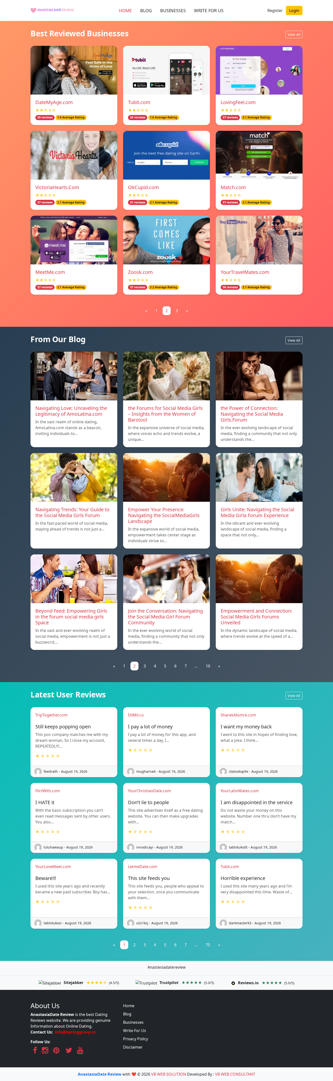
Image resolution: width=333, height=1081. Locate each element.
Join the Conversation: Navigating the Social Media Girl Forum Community (165, 617)
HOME (125, 10)
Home (128, 1005)
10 (208, 666)
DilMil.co (136, 715)
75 (208, 944)
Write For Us (134, 1030)
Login (294, 10)
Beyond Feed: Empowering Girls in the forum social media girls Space (71, 617)
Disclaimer (133, 1047)
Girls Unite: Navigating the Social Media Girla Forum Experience (257, 512)
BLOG (146, 10)
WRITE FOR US (209, 10)
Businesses (133, 1022)
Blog (127, 1014)
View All (294, 34)
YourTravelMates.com (245, 272)
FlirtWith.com (47, 790)
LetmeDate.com (142, 866)
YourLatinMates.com (240, 790)
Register (275, 10)
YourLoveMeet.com (53, 866)
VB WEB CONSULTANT (235, 1074)
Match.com (233, 187)
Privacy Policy (135, 1039)
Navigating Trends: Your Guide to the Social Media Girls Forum (72, 512)
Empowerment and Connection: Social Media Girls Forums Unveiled (256, 617)
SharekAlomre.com (238, 715)
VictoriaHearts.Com (57, 187)
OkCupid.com (143, 187)
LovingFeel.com (238, 102)
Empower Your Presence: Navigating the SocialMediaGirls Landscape (164, 515)
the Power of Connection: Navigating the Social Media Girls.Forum (252, 414)
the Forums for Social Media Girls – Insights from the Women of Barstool (165, 414)
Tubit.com (139, 102)
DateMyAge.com (54, 102)
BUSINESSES (173, 10)
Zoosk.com (140, 272)
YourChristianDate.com (149, 790)
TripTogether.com (51, 715)
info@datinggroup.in (75, 1032)
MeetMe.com (50, 272)
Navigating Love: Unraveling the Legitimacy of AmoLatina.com (71, 411)
